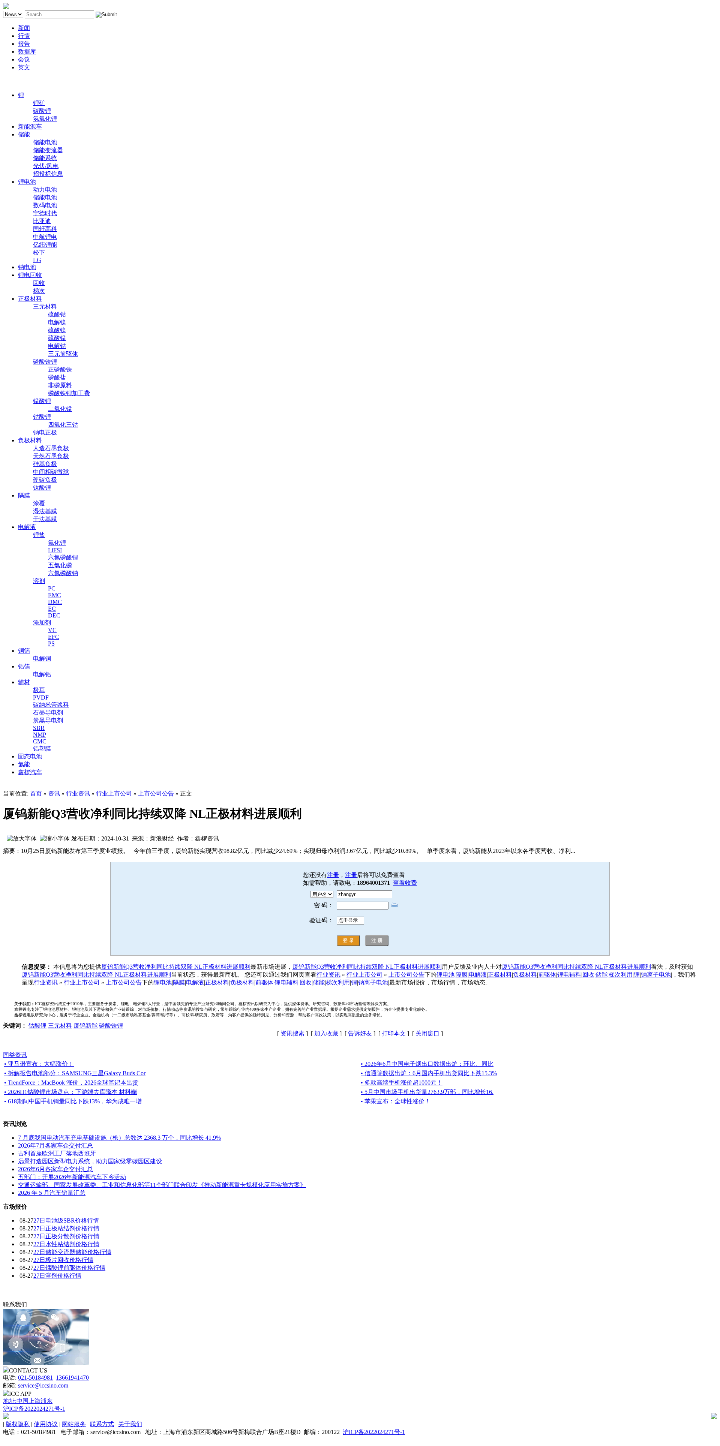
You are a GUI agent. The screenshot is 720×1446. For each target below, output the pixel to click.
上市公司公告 (156, 793)
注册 (333, 875)
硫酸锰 (57, 338)
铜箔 (24, 650)
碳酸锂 (42, 111)
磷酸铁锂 (45, 361)
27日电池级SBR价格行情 (66, 1220)
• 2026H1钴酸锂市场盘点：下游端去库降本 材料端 (70, 1092)
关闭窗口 (428, 1033)
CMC (39, 741)
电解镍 (57, 322)
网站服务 (74, 1424)
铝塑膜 (42, 748)
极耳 (39, 690)
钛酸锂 (42, 487)
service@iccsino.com (43, 1385)
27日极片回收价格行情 (63, 1260)
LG (37, 260)
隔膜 (24, 495)
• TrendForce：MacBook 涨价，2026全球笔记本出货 (71, 1082)
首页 (36, 793)
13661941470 (72, 1377)
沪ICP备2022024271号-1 (34, 1409)
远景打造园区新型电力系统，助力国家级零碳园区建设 (90, 1161)
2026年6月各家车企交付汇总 (55, 1169)
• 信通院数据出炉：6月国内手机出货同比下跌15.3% (429, 1073)
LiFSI (55, 550)
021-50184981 (35, 1377)
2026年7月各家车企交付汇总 (55, 1145)
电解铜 (42, 658)
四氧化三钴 (63, 424)
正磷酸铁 (60, 369)
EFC (53, 637)
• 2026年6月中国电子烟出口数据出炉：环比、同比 (427, 1064)
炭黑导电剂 (48, 720)
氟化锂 (57, 542)
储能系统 (45, 158)
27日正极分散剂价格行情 (66, 1236)
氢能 (24, 764)
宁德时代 (45, 213)
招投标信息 (48, 174)
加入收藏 (326, 1033)
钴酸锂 (42, 417)
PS (51, 643)
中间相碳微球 (51, 472)
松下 (39, 252)
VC (52, 630)
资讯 (54, 793)
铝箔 (24, 666)
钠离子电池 (656, 974)
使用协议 (46, 1424)
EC (52, 608)
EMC (54, 595)
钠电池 (27, 267)
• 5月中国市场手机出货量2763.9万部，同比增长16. (427, 1092)
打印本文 (394, 1033)
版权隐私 (18, 1424)
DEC (54, 615)
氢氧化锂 (45, 118)
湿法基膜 (45, 511)
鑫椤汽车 (30, 772)
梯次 (39, 291)
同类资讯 (15, 1055)
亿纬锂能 (45, 244)
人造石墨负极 (51, 448)
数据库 (27, 51)
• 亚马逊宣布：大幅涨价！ (39, 1064)
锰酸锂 (42, 401)
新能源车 (30, 126)
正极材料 (30, 298)
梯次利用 (621, 974)
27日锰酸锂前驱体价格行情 (69, 1268)
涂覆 (39, 503)
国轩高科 (45, 229)
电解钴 (57, 346)
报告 (24, 43)
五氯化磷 (60, 565)
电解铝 (42, 674)
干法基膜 (45, 519)
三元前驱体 (63, 354)
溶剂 (39, 581)
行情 (24, 36)
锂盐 (39, 535)
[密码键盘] (395, 904)
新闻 (24, 28)
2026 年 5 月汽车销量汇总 (52, 1193)
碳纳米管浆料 (51, 704)
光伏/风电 (45, 166)
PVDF (41, 697)
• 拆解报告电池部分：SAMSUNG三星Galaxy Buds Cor (75, 1073)
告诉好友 (360, 1033)
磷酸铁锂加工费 (69, 393)
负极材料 (30, 440)
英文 (24, 67)
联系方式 (102, 1424)
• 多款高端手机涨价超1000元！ (401, 1082)
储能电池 (45, 142)
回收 (39, 283)
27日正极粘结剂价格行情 (66, 1228)
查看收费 (405, 883)
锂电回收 (30, 275)
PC (52, 588)
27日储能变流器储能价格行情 (72, 1252)
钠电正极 (45, 432)
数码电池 (45, 205)
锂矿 (39, 103)
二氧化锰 (60, 409)
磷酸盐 (57, 377)
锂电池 (27, 181)
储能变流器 (48, 150)
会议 (24, 59)
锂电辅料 (569, 974)
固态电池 (30, 756)
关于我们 (130, 1424)
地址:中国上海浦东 (27, 1401)
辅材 (24, 682)
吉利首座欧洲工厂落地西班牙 (57, 1153)
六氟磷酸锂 (63, 557)
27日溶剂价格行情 (57, 1275)
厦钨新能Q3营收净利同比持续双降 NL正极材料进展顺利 (175, 967)
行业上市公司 (114, 793)
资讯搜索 (292, 1033)
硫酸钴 (57, 314)
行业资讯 (78, 793)
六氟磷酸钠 (63, 573)
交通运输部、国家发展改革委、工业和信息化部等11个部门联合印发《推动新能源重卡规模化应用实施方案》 (162, 1185)
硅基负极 (45, 464)
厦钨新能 (86, 1025)
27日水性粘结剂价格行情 (66, 1244)
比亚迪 (42, 221)
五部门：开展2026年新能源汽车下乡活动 (72, 1177)
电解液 (27, 527)
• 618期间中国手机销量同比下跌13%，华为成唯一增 (73, 1101)
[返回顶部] (3, 1439)
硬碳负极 (45, 480)
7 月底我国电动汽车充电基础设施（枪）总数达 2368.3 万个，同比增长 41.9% (119, 1137)
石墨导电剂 (48, 712)
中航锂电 (45, 237)
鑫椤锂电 (15, 81)
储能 (24, 134)
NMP (39, 734)
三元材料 (45, 306)
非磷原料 (60, 385)
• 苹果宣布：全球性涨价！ (395, 1101)
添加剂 (42, 622)
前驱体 (547, 974)
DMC (55, 602)
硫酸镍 (57, 330)
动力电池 (45, 189)
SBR (39, 728)
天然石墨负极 (51, 456)
